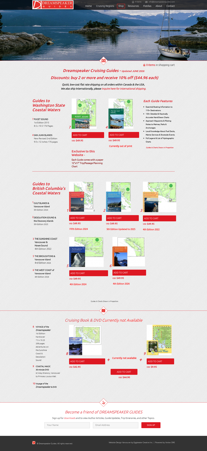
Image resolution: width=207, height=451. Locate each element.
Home (88, 6)
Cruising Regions (105, 6)
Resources (133, 6)
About (159, 6)
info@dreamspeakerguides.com (162, 2)
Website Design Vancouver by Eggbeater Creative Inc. (131, 442)
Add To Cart (80, 135)
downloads (69, 418)
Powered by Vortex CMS (165, 442)
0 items (138, 2)
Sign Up (151, 425)
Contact (170, 6)
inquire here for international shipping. (124, 88)
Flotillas (147, 6)
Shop (121, 6)
